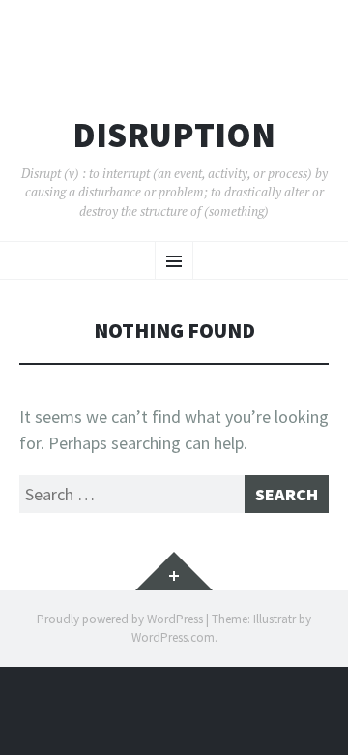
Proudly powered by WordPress (120, 619)
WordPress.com (173, 637)
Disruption (174, 135)
